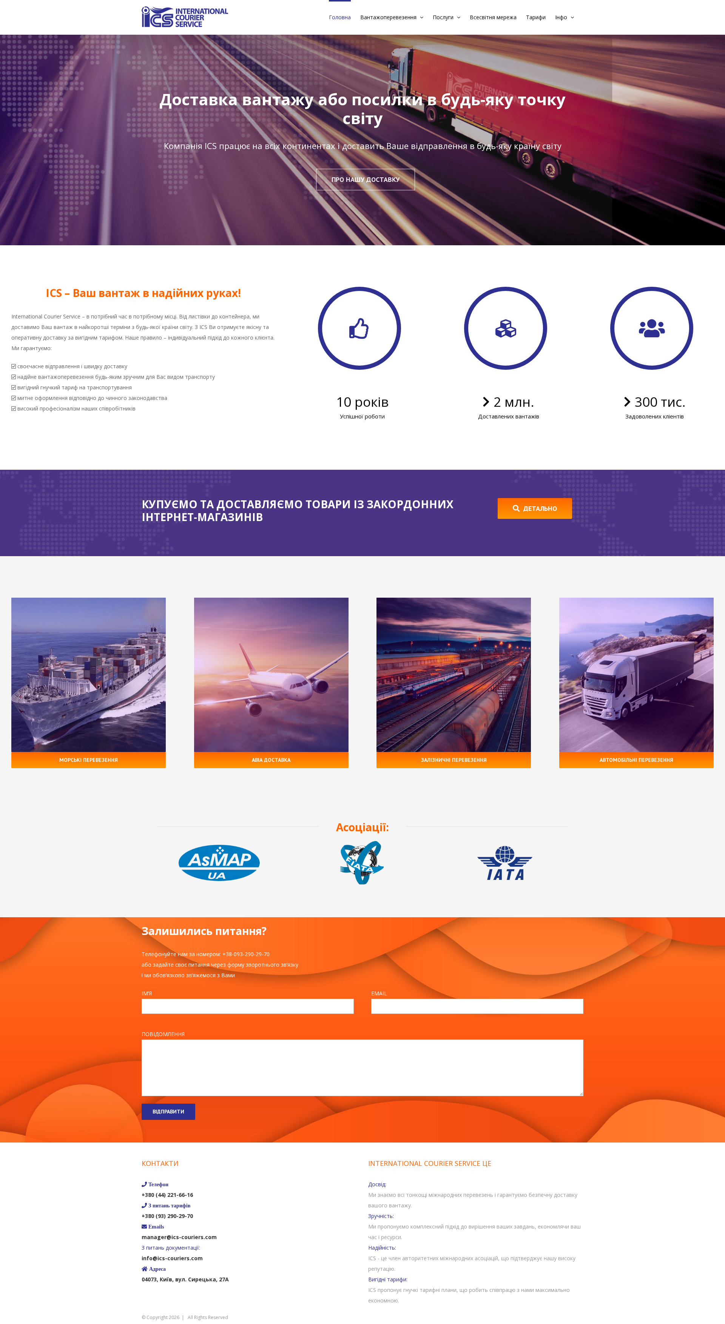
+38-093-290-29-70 (246, 954)
